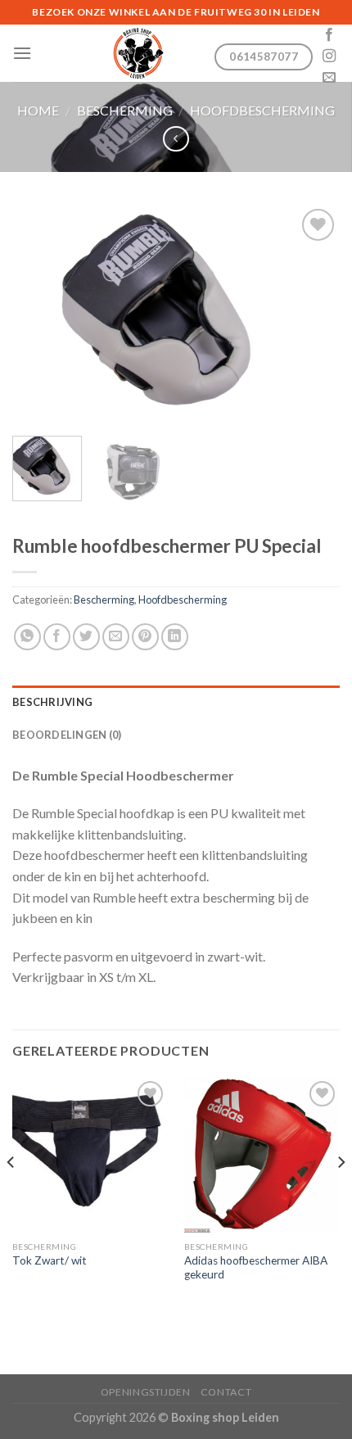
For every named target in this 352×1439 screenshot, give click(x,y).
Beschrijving (52, 701)
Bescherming (125, 110)
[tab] (176, 702)
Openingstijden (146, 1392)
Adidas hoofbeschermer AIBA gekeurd (255, 1268)
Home (38, 110)
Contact (226, 1392)
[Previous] (39, 314)
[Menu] (22, 53)
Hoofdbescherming (262, 110)
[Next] (312, 314)
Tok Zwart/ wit (49, 1260)
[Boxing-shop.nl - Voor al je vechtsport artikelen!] (137, 53)
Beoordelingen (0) (66, 734)
